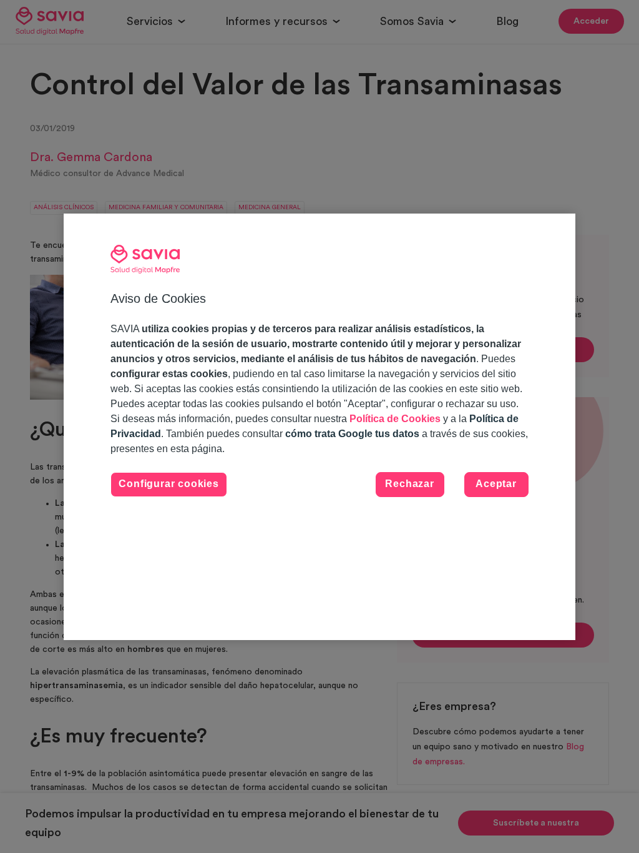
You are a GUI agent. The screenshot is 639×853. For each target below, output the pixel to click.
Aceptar (496, 483)
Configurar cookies (168, 483)
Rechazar (409, 483)
